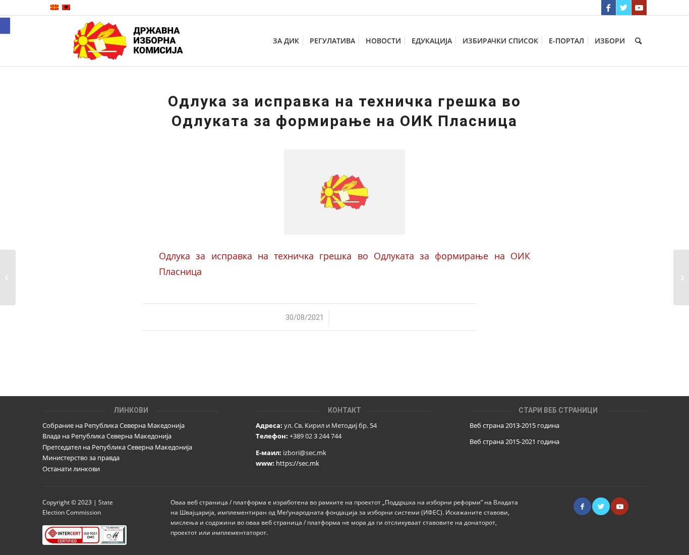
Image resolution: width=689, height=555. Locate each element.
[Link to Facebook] (608, 7)
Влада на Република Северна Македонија (106, 435)
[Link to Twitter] (623, 7)
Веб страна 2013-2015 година (514, 425)
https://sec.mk (297, 463)
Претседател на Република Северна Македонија (117, 447)
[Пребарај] (638, 41)
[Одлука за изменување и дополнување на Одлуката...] (8, 277)
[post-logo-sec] (344, 192)
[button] (5, 26)
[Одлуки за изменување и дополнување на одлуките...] (681, 277)
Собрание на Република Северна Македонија (113, 425)
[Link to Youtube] (639, 7)
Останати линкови (71, 468)
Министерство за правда (81, 457)
